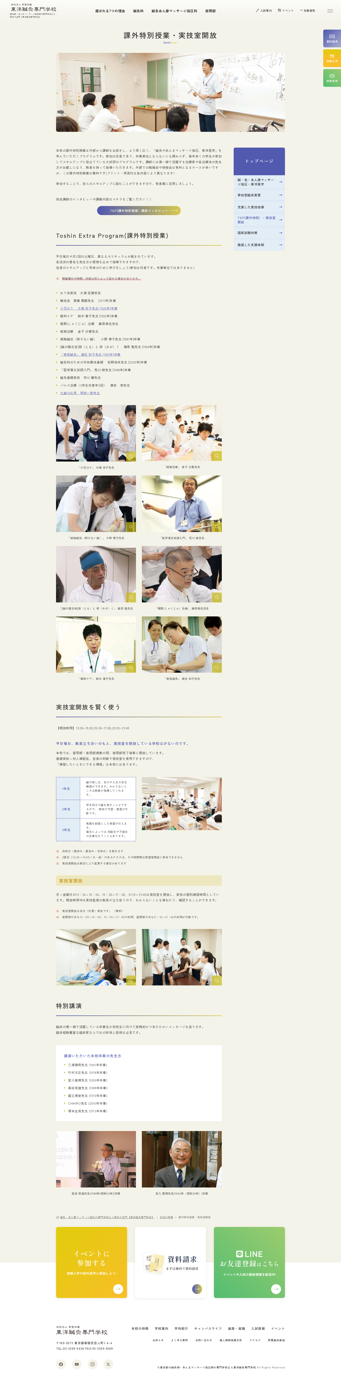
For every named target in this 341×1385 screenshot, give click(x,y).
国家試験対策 (248, 232)
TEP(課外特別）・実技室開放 (256, 219)
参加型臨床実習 (249, 195)
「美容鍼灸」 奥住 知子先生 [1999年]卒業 (90, 354)
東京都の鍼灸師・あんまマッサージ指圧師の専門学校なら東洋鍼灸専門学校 (208, 1367)
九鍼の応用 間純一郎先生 (80, 392)
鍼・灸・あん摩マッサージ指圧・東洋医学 (256, 181)
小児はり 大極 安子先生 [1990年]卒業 (88, 308)
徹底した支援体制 (251, 244)
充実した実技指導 (251, 207)
